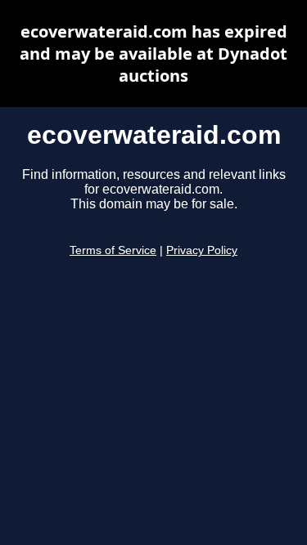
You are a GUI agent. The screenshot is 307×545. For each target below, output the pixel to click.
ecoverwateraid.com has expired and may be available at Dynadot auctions (153, 53)
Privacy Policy (201, 250)
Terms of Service (113, 250)
